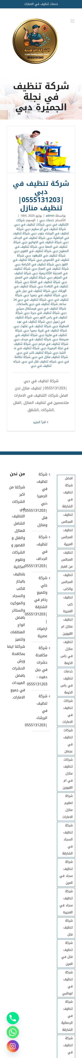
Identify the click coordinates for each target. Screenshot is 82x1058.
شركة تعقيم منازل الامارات (67, 806)
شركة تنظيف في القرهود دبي (45, 255)
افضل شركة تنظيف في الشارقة (67, 492)
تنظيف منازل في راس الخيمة (67, 652)
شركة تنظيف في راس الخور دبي (41, 315)
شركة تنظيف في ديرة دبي (41, 313)
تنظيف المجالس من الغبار (67, 559)
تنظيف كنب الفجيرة (68, 604)
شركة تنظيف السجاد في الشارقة (67, 839)
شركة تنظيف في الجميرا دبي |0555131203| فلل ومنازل (40, 499)
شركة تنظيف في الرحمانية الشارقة (67, 1016)
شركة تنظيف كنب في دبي (34, 352)
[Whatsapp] (13, 1032)
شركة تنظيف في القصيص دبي (43, 258)
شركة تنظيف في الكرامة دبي (34, 264)
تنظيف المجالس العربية (67, 537)
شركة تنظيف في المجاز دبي (50, 268)
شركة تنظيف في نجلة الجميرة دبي (41, 346)
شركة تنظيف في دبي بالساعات (37, 304)
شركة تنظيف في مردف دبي (32, 339)
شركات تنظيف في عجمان (68, 740)
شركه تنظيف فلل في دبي (39, 361)
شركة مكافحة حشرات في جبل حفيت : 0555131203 (40, 666)
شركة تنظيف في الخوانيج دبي (42, 242)
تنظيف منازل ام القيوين (67, 627)
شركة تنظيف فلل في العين (67, 953)
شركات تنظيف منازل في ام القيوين (68, 774)
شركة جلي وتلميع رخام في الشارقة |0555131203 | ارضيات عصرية (40, 606)
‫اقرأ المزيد (40, 422)
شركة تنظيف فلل (68, 928)
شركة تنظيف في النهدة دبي (41, 284)
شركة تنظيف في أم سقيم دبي (45, 229)
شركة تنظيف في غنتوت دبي (32, 326)
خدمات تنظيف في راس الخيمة (67, 682)
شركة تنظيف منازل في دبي (50, 357)
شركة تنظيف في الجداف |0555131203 (40, 551)
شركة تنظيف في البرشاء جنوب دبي (42, 231)
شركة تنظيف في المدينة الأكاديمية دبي (41, 271)
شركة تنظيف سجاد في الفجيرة (66, 901)
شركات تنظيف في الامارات (67, 711)
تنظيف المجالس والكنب (67, 582)
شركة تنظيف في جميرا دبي (42, 295)
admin (50, 215)
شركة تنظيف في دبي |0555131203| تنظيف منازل (41, 149)
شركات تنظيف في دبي (29, 224)
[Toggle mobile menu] (72, 21)
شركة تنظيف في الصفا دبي (40, 244)
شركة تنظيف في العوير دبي (32, 251)
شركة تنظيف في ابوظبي (67, 982)
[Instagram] (13, 1046)
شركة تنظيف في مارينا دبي (41, 333)
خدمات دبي (46, 220)
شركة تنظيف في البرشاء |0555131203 (40, 711)
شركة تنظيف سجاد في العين (66, 872)
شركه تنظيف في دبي (32, 364)
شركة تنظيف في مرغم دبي (50, 344)
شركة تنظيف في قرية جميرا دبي (45, 330)
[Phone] (13, 1018)
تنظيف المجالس (67, 518)
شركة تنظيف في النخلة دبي (41, 282)
